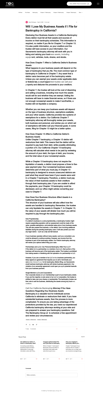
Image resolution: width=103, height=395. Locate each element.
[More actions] (76, 22)
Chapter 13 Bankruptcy (58, 12)
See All (82, 336)
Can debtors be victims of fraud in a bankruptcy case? (28, 342)
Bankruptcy (35, 12)
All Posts (20, 12)
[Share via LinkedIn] (33, 324)
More (80, 12)
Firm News (27, 12)
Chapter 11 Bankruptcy (45, 12)
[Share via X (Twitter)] (29, 324)
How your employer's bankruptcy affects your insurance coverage (72, 342)
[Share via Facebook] (26, 324)
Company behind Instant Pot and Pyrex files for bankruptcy (51, 342)
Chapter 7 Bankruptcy (71, 12)
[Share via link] (36, 324)
